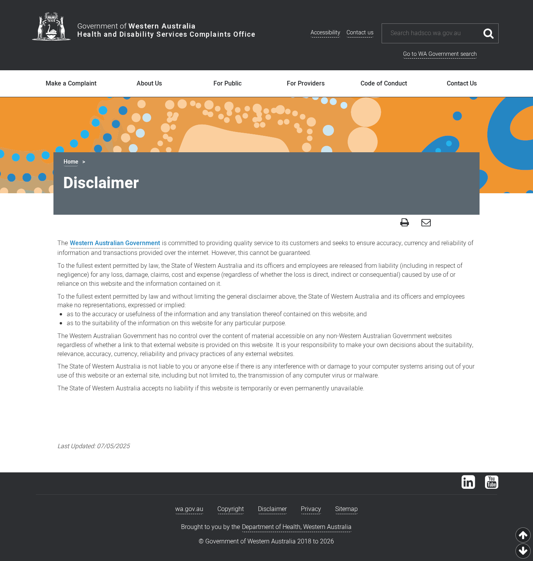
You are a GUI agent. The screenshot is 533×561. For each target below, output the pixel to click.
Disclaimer (272, 509)
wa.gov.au (189, 509)
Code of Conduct (384, 83)
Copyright (230, 509)
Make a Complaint (71, 83)
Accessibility (325, 32)
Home (71, 162)
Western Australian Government (115, 243)
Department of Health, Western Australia (297, 527)
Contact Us (462, 83)
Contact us (359, 32)
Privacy (311, 509)
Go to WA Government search (440, 54)
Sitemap (346, 509)
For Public (227, 83)
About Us (149, 83)
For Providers (306, 83)
